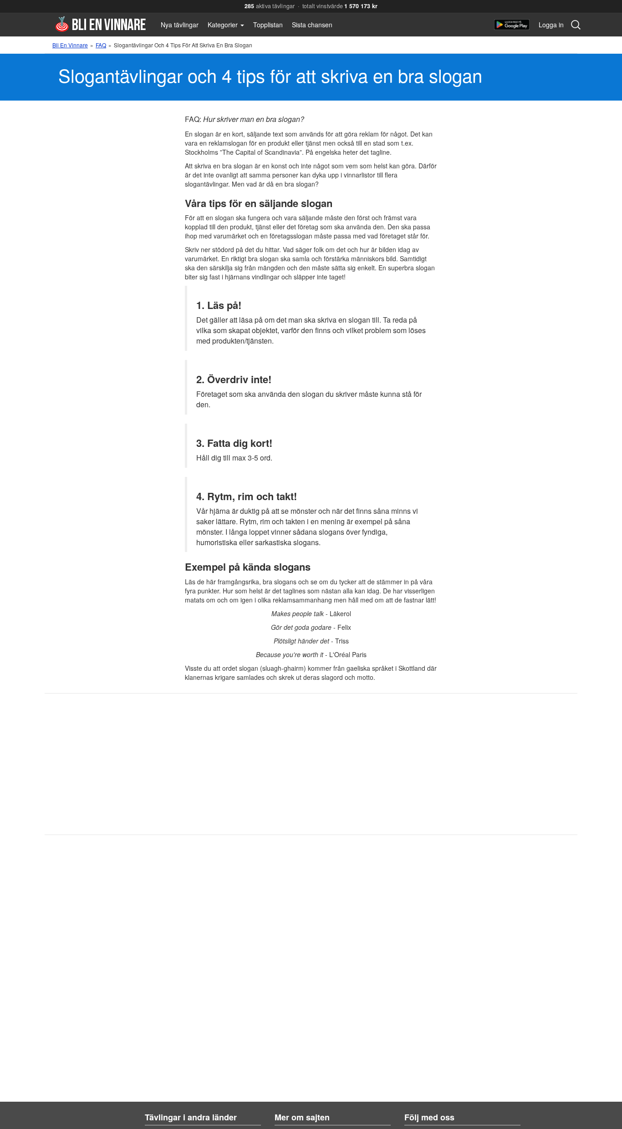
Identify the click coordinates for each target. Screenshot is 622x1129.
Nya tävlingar (180, 24)
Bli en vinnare (100, 24)
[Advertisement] (289, 764)
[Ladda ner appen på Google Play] (511, 24)
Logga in (551, 24)
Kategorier (224, 24)
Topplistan (268, 24)
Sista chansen (312, 24)
